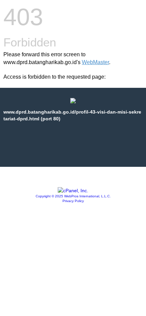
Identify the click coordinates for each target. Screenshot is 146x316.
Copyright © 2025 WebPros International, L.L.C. (73, 196)
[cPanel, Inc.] (73, 190)
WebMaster (95, 62)
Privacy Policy (73, 201)
